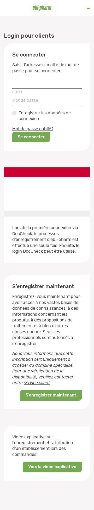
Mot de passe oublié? (32, 129)
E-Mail (17, 92)
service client (37, 383)
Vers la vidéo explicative (52, 466)
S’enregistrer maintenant (51, 395)
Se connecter (31, 136)
